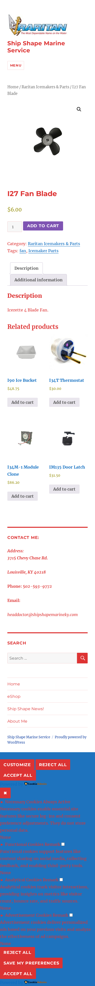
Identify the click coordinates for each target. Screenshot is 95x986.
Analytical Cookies (23, 879)
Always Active (56, 801)
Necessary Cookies (23, 801)
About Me (17, 721)
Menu (15, 65)
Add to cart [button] (22, 402)
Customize (17, 764)
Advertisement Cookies (28, 915)
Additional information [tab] (38, 279)
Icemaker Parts (43, 250)
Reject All (53, 764)
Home (12, 87)
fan (23, 250)
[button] (79, 109)
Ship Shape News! (25, 708)
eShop (14, 696)
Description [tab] (26, 268)
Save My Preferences (31, 963)
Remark (52, 844)
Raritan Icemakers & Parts (45, 87)
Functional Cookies (24, 844)
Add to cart (43, 225)
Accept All (18, 775)
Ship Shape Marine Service (28, 737)
